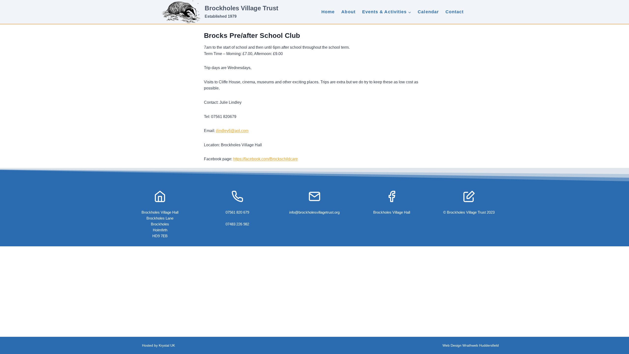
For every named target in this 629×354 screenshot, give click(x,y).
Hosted (148, 345)
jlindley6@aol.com (232, 131)
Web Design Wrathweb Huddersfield (471, 345)
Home (328, 11)
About (348, 11)
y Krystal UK (165, 345)
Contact (454, 11)
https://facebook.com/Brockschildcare (265, 159)
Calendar (428, 11)
